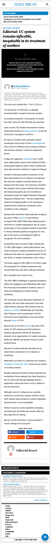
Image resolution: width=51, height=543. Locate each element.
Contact (8, 508)
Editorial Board (22, 86)
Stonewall (9, 520)
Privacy (8, 524)
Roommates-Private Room (12, 476)
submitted (28, 159)
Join (6, 536)
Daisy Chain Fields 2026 (13, 17)
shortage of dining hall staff (16, 364)
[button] (47, 4)
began (14, 320)
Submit (8, 510)
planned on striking (12, 310)
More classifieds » (41, 500)
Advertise (9, 513)
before (28, 326)
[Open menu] (3, 4)
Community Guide (9, 532)
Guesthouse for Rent (11, 484)
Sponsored (9, 515)
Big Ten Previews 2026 (13, 22)
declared (22, 218)
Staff (7, 517)
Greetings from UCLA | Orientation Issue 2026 (22, 19)
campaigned (37, 143)
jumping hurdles (31, 131)
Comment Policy (9, 528)
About (7, 506)
